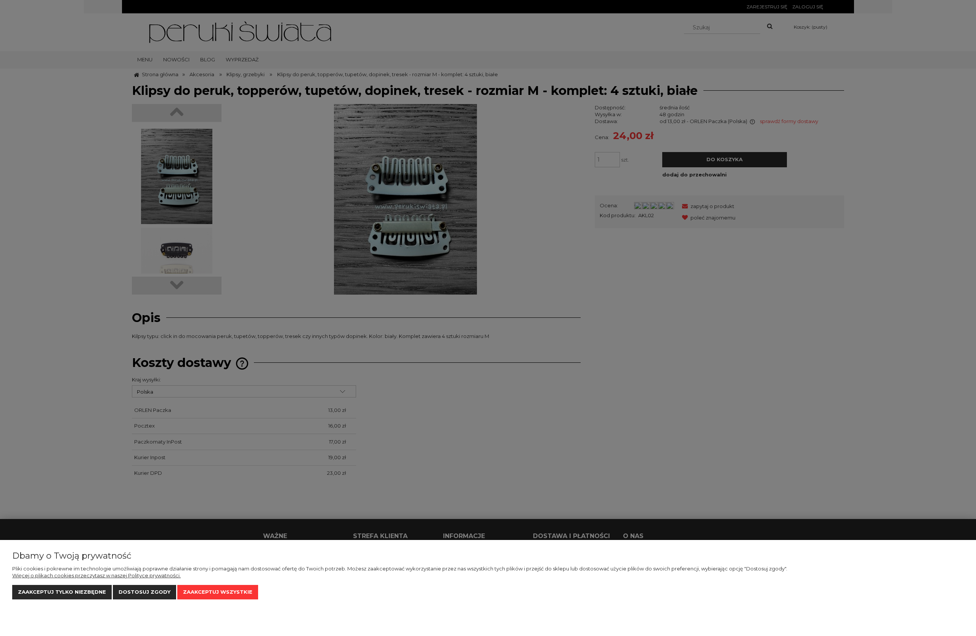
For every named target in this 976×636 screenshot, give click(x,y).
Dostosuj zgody (144, 592)
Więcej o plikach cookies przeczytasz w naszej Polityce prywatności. (96, 575)
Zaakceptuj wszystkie (217, 592)
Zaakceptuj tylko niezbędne (62, 592)
